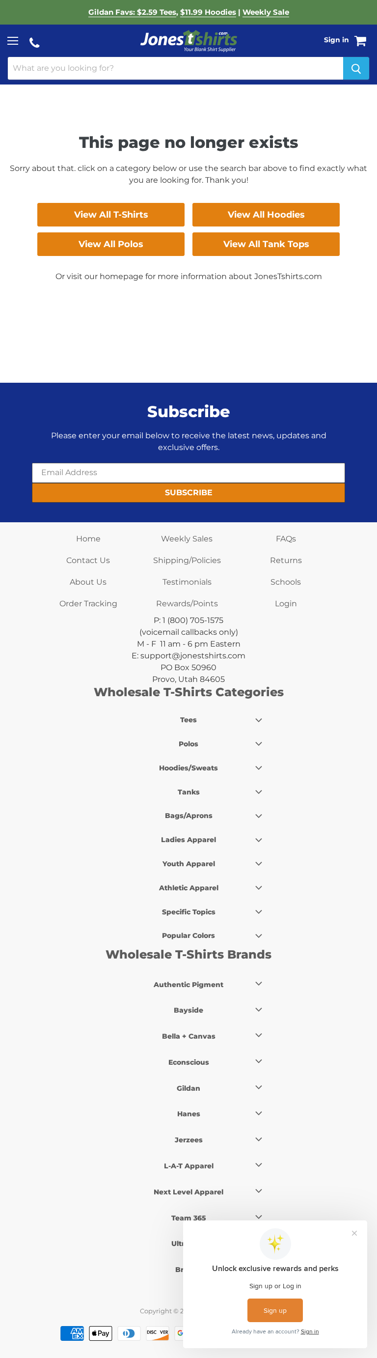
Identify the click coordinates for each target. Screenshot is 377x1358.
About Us (88, 582)
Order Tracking (88, 603)
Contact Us (88, 560)
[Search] (356, 68)
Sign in (336, 39)
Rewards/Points (187, 603)
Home (88, 538)
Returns (286, 560)
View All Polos (111, 244)
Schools (285, 582)
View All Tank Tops (266, 244)
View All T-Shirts (111, 214)
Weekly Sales (187, 538)
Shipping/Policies (187, 560)
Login (286, 603)
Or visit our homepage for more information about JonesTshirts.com (188, 276)
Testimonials (187, 582)
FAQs (286, 538)
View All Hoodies (266, 214)
